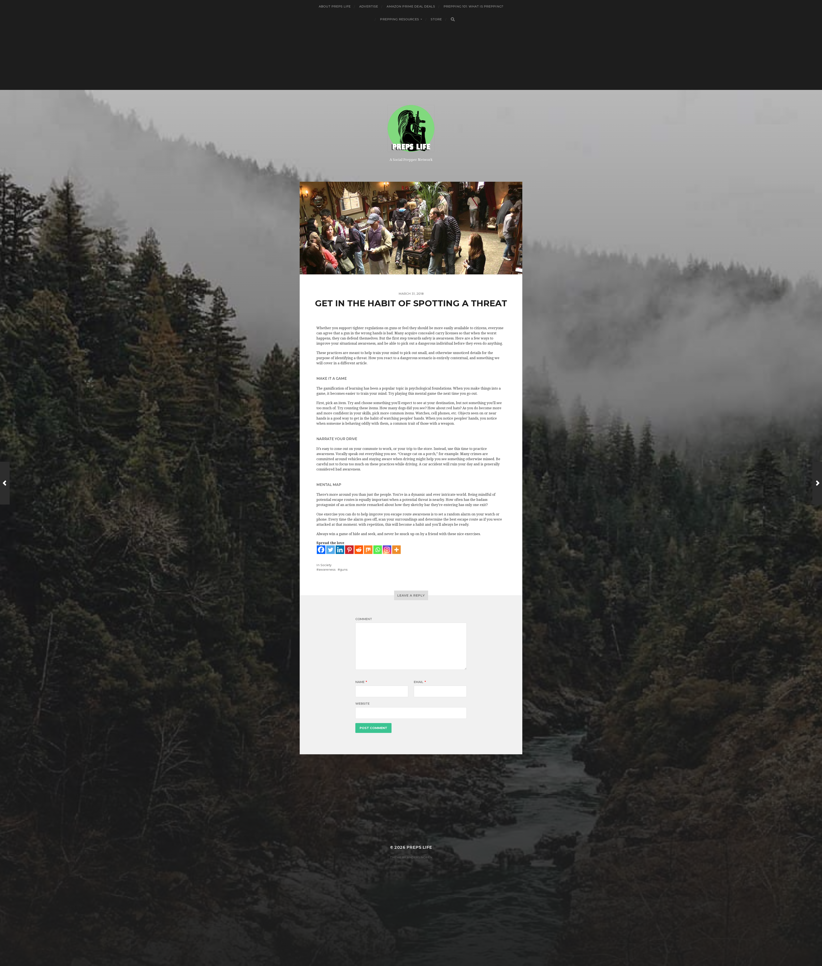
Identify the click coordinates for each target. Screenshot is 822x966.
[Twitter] (330, 549)
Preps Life (419, 847)
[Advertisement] (411, 58)
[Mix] (368, 549)
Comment (363, 619)
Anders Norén (419, 857)
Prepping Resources (399, 19)
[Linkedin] (340, 549)
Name (361, 682)
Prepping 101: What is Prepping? (473, 6)
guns (344, 570)
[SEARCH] (453, 19)
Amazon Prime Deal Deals (411, 6)
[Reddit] (358, 549)
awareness (327, 570)
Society (326, 565)
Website (362, 704)
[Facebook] (321, 549)
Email (420, 682)
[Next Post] (817, 483)
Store (436, 19)
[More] (396, 549)
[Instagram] (387, 549)
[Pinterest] (349, 549)
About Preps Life (335, 6)
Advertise (368, 6)
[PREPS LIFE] (411, 128)
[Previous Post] (5, 483)
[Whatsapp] (377, 549)
